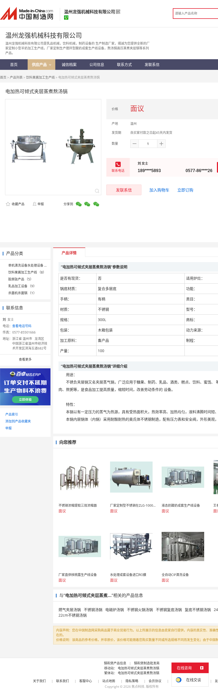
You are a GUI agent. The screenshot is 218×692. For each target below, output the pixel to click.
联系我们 (62, 681)
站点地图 (108, 681)
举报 (40, 204)
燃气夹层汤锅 (69, 609)
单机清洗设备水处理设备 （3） (30, 265)
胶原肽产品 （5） (20, 279)
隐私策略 (131, 681)
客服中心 (85, 681)
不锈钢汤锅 (93, 609)
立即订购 (185, 190)
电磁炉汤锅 (114, 609)
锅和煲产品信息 (115, 663)
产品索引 (11, 414)
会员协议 (155, 681)
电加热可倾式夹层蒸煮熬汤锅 (138, 668)
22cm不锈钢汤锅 (72, 615)
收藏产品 (17, 204)
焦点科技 (138, 686)
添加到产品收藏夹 (18, 421)
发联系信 (124, 190)
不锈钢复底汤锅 (169, 609)
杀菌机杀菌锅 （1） (22, 293)
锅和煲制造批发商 (147, 663)
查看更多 (25, 359)
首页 (3, 77)
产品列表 (16, 77)
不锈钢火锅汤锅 (140, 609)
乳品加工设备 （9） (22, 286)
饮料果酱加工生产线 (40, 77)
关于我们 (39, 681)
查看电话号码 (21, 326)
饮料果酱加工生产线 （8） (27, 272)
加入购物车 (159, 190)
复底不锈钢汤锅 (198, 609)
